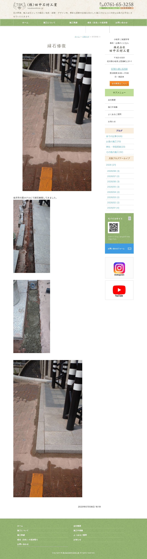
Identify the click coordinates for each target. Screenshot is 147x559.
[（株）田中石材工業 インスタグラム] (119, 276)
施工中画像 (113, 107)
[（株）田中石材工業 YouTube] (119, 297)
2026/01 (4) (113, 208)
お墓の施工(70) (113, 141)
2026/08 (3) (113, 171)
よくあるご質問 (114, 114)
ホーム (25, 22)
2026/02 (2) (113, 202)
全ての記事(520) (114, 136)
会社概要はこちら (119, 83)
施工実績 (73, 22)
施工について (49, 22)
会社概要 (112, 100)
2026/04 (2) (113, 192)
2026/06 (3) (113, 181)
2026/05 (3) (113, 187)
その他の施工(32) (114, 152)
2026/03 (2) (113, 197)
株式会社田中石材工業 (71, 553)
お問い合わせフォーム (116, 248)
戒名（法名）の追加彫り (98, 26)
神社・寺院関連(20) (115, 147)
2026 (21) (111, 165)
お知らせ (85, 37)
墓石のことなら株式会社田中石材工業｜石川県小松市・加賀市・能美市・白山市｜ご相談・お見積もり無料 (36, 5)
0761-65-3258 (119, 69)
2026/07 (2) (113, 176)
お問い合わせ (122, 22)
